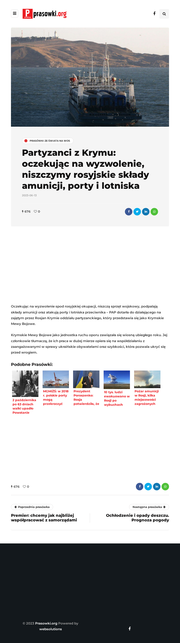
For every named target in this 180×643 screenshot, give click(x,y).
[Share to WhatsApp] (154, 211)
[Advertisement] (90, 266)
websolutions (50, 629)
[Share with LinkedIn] (145, 211)
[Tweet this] (137, 211)
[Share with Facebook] (128, 211)
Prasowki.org (46, 623)
